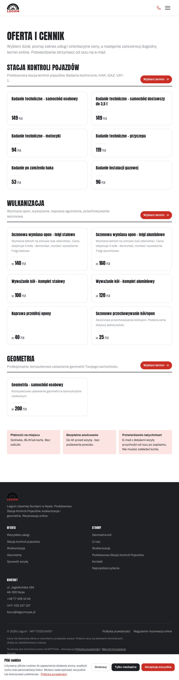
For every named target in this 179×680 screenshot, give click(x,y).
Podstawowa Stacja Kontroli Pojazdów (118, 555)
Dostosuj (101, 667)
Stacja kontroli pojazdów (23, 541)
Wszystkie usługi (18, 535)
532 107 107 (22, 605)
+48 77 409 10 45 (19, 598)
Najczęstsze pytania (105, 568)
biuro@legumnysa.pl (21, 612)
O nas (96, 541)
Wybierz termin (156, 79)
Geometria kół (101, 535)
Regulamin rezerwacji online (153, 631)
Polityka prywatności (116, 631)
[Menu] (167, 7)
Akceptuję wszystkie (158, 667)
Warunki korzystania (114, 649)
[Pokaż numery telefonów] (159, 8)
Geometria (14, 555)
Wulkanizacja (16, 548)
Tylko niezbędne (125, 667)
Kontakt (97, 561)
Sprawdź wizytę (17, 561)
